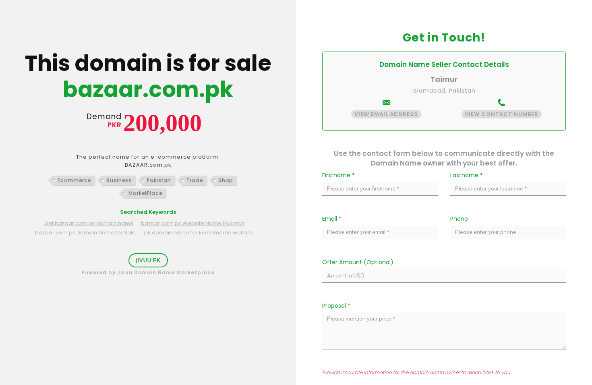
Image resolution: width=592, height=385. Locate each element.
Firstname (338, 175)
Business (119, 180)
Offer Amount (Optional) (357, 262)
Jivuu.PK (148, 260)
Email (332, 218)
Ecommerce (74, 180)
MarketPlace (145, 193)
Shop (225, 180)
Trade (194, 180)
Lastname (466, 175)
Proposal (336, 305)
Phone (459, 218)
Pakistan (159, 180)
